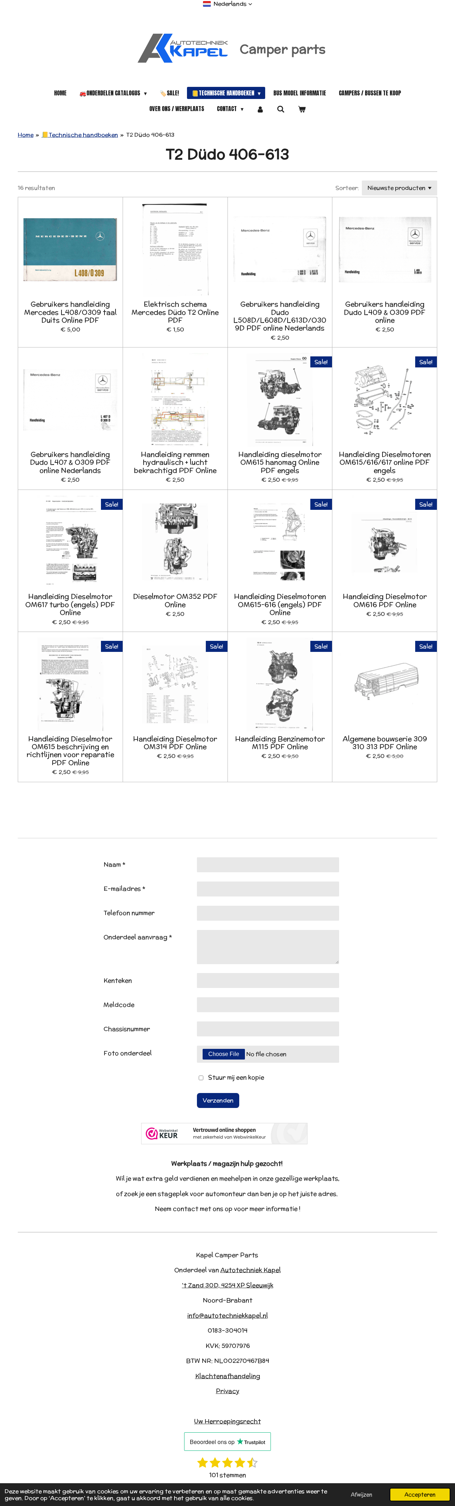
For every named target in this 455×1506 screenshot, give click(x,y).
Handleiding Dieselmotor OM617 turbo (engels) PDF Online (70, 604)
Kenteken (117, 980)
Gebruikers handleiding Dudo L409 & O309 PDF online (384, 312)
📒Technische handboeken (80, 135)
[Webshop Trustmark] (224, 1142)
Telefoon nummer (129, 913)
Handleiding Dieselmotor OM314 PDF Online (175, 743)
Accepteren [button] (420, 1494)
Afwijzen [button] (361, 1494)
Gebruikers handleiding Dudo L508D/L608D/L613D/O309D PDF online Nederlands (279, 316)
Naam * (114, 864)
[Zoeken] (280, 109)
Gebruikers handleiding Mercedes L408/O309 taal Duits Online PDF (70, 312)
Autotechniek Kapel (250, 1270)
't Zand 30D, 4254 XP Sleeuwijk (227, 1285)
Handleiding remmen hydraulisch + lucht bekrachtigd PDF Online (175, 462)
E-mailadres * (124, 888)
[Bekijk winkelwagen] (301, 109)
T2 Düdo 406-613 (150, 135)
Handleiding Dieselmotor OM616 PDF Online (385, 600)
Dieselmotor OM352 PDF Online (175, 600)
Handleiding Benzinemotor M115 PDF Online (280, 743)
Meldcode (118, 1004)
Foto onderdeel (127, 1053)
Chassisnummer (126, 1029)
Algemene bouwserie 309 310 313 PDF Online (385, 743)
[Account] (260, 109)
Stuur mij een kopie (236, 1077)
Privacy (227, 1391)
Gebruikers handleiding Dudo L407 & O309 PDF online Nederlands (70, 462)
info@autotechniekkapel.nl (227, 1315)
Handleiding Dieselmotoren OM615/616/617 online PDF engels (385, 462)
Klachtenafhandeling (227, 1376)
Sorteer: (347, 188)
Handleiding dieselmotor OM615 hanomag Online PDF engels (280, 462)
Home (25, 135)
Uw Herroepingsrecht (227, 1421)
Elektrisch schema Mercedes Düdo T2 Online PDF (175, 312)
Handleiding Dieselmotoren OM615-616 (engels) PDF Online (280, 604)
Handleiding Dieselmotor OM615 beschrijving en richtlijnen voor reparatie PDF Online (70, 751)
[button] (227, 4)
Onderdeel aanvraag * (137, 937)
